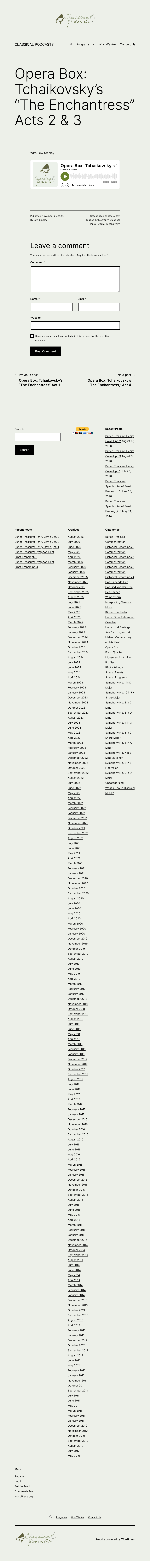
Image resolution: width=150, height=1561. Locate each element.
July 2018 (74, 1023)
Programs (83, 44)
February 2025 (77, 627)
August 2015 (75, 1199)
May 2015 (74, 1214)
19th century (102, 219)
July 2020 (74, 903)
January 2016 (76, 1174)
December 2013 (77, 1300)
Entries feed (22, 1486)
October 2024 (76, 647)
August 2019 (75, 958)
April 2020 (74, 918)
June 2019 (74, 968)
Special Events (114, 672)
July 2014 (74, 1264)
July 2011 (73, 1395)
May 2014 (74, 1275)
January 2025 (76, 632)
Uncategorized (114, 782)
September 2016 (78, 1134)
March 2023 (75, 742)
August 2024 (76, 657)
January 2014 (76, 1295)
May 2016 (74, 1154)
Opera (101, 223)
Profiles (110, 662)
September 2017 (78, 1074)
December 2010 (77, 1425)
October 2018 (76, 1008)
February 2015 (77, 1229)
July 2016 (74, 1144)
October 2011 (76, 1385)
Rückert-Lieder (114, 667)
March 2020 (75, 923)
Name (35, 298)
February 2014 (77, 1290)
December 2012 (77, 1340)
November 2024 (78, 642)
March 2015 (75, 1224)
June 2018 (74, 1029)
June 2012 (74, 1360)
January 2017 (76, 1114)
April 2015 (74, 1219)
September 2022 (78, 772)
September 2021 (78, 833)
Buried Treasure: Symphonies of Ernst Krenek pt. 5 (118, 486)
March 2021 (75, 863)
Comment (37, 262)
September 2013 (78, 1315)
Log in (18, 1481)
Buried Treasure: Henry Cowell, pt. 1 (37, 546)
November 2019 (78, 943)
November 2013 (78, 1305)
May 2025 (74, 612)
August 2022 (76, 777)
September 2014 (78, 1254)
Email (82, 298)
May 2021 (74, 853)
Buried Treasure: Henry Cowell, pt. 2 (37, 536)
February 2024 (77, 687)
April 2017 (74, 1099)
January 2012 (76, 1375)
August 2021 (75, 838)
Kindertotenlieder (116, 612)
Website (35, 317)
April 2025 (74, 617)
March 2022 (75, 803)
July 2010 (74, 1450)
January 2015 (76, 1234)
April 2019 (74, 978)
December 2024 (78, 637)
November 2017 (77, 1064)
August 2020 (76, 898)
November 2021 (78, 823)
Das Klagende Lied (116, 582)
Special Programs (116, 677)
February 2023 (77, 747)
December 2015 (77, 1179)
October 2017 (76, 1069)
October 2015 (76, 1189)
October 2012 (76, 1345)
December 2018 (77, 998)
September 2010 (78, 1440)
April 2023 (74, 737)
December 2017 (77, 1059)
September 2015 (78, 1194)
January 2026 (76, 571)
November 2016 (78, 1124)
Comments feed (25, 1491)
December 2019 (77, 938)
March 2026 (75, 561)
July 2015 (74, 1204)
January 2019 (76, 993)
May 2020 (74, 913)
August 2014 (75, 1259)
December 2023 (78, 697)
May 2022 (74, 793)
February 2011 (76, 1415)
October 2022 (76, 767)
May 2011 (73, 1405)
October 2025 (76, 587)
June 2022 (74, 788)
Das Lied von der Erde (119, 587)
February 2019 (77, 988)
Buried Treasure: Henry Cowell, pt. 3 (37, 541)
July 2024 (74, 662)
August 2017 (75, 1079)
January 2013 (76, 1335)
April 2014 (74, 1280)
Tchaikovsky (113, 223)
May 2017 (74, 1094)
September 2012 (78, 1350)
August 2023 (76, 717)
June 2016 (74, 1149)
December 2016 (77, 1119)
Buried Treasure (115, 536)
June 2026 (74, 546)
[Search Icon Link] (71, 44)
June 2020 (74, 908)
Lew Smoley (40, 219)
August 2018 (75, 1018)
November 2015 (78, 1184)
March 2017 (75, 1104)
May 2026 (74, 551)
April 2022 (74, 798)
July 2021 (74, 843)
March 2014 (75, 1285)
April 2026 (74, 556)
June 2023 (74, 727)
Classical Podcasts (34, 44)
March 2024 (75, 682)
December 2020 (78, 878)
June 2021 (74, 848)
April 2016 (74, 1159)
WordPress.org (24, 1496)
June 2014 (74, 1270)
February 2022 (77, 808)
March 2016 (75, 1164)
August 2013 (75, 1320)
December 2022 (78, 757)
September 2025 (78, 592)
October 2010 (76, 1435)
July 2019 (74, 963)
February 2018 (77, 1049)
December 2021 (77, 818)
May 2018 (74, 1034)
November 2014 (78, 1245)
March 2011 (75, 1410)
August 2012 (75, 1355)
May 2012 (74, 1365)
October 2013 (76, 1310)
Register (20, 1476)
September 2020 (78, 893)
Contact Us (127, 44)
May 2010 (74, 1455)
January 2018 (76, 1054)
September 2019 (78, 953)
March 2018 (75, 1044)
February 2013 (77, 1330)
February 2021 (77, 868)
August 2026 (76, 536)
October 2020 (76, 888)
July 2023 (74, 722)
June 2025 (74, 607)
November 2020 (78, 883)
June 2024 (74, 667)
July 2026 (74, 541)
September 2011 (78, 1390)
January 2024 (76, 692)
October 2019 (76, 948)
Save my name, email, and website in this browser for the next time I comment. (73, 338)
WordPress (128, 1539)
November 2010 (78, 1430)
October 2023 (76, 707)
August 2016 (75, 1139)
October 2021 (76, 828)
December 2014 (77, 1239)
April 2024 (74, 677)
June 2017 (74, 1089)
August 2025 (76, 597)
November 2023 (78, 702)
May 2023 (74, 732)
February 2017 (76, 1109)
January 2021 (76, 873)
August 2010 (75, 1445)
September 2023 (78, 712)
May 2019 (74, 973)
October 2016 (76, 1129)
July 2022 (74, 782)
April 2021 (74, 858)
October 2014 (76, 1250)
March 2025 (75, 622)
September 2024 (78, 652)
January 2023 (76, 752)
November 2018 (78, 1003)
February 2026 (77, 566)
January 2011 (76, 1420)
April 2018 (74, 1039)
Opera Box (114, 215)
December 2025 (78, 577)
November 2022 (78, 762)
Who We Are (107, 44)
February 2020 (77, 928)
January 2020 (76, 933)
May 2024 (74, 672)
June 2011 (74, 1400)
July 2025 (74, 602)
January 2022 (76, 813)
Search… (20, 429)
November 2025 (78, 582)
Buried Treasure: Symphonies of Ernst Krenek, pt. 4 (118, 506)
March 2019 (75, 983)
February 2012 (77, 1370)
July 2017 (73, 1084)
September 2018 (78, 1013)
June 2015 (74, 1209)
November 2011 (77, 1380)
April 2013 (74, 1325)
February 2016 (77, 1169)
